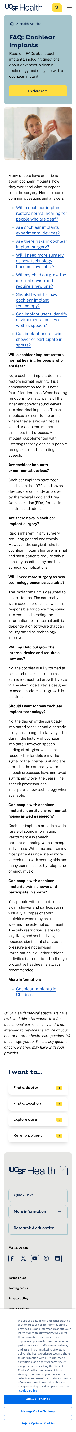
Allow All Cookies (38, 1399)
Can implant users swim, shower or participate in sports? (40, 339)
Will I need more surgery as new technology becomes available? (40, 261)
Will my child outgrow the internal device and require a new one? (41, 280)
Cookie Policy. (28, 1391)
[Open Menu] (69, 7)
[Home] (25, 7)
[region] (38, 1370)
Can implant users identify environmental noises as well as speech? (41, 319)
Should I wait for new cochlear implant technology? (36, 300)
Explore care (38, 91)
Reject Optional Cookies (38, 1423)
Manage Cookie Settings (38, 1411)
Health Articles (30, 24)
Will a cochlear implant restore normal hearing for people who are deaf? (41, 213)
